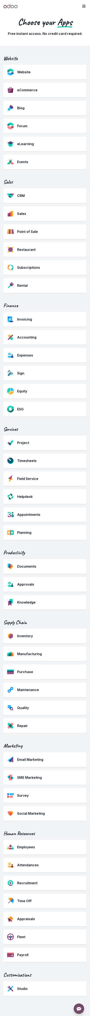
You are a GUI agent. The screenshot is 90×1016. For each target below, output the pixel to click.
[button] (83, 6)
